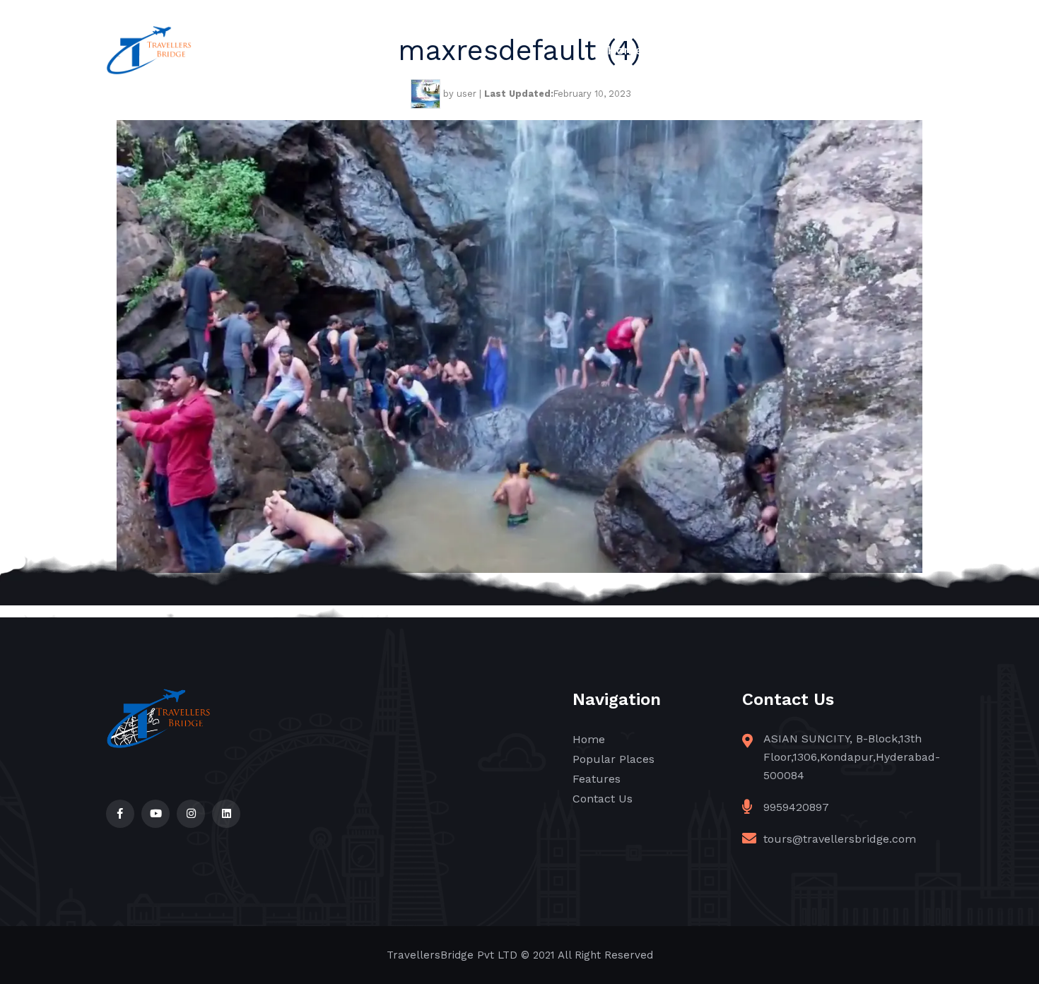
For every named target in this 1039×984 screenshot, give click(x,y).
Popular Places (715, 50)
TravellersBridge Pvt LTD (452, 955)
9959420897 (796, 807)
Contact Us (900, 50)
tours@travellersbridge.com (839, 839)
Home (624, 50)
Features (813, 50)
